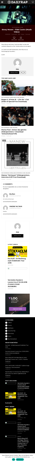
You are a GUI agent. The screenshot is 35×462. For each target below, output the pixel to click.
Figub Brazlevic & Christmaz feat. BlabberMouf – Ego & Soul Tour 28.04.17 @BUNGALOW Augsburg (17, 373)
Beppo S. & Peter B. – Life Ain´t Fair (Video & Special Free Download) (15, 100)
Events (19, 409)
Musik (21, 27)
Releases (22, 97)
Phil (19, 34)
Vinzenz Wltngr (15, 206)
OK (13, 459)
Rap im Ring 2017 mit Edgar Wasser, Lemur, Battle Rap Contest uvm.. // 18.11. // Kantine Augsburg (16, 359)
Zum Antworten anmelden (10, 201)
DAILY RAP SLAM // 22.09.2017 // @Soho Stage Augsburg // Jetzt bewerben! (17, 366)
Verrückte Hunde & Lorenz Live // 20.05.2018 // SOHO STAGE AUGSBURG (17, 283)
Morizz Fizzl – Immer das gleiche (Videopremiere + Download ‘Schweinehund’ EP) (13, 132)
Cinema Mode (21, 39)
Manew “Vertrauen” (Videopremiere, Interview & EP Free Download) (15, 176)
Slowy (3, 54)
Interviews (19, 173)
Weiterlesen (20, 459)
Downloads (12, 97)
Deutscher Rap (16, 27)
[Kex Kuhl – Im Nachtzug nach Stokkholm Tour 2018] (17, 251)
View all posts (14, 72)
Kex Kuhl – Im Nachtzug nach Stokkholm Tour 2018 (17, 261)
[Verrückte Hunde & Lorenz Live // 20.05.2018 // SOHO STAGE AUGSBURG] (17, 273)
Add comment (21, 389)
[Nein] (33, 457)
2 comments (14, 34)
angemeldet (11, 186)
